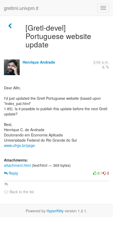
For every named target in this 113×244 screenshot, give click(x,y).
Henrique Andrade (39, 62)
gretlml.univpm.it (21, 7)
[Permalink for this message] (107, 67)
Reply (13, 173)
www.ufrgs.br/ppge (19, 145)
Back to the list (21, 191)
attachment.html (17, 165)
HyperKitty (55, 210)
